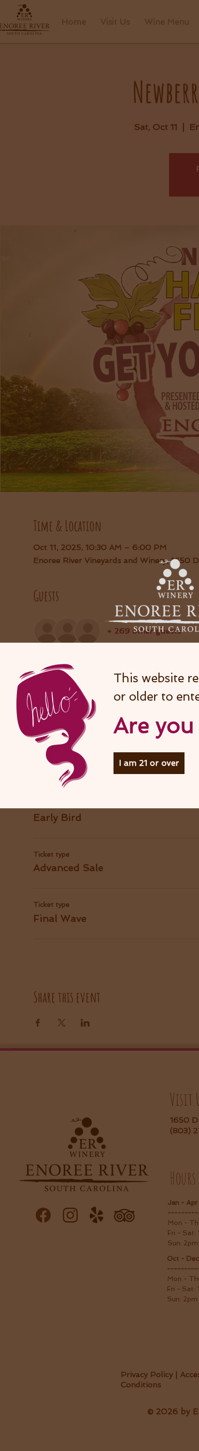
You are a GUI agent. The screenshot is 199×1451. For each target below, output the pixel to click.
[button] (149, 763)
